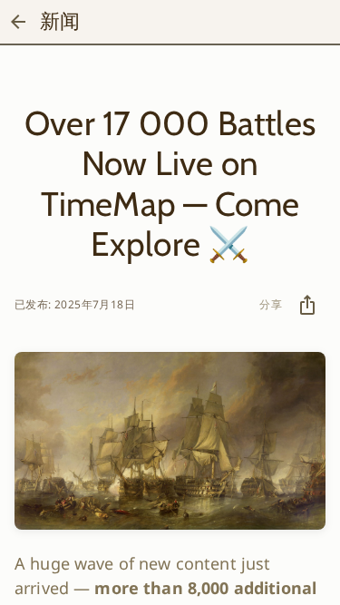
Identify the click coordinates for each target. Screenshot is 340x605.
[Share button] (307, 305)
